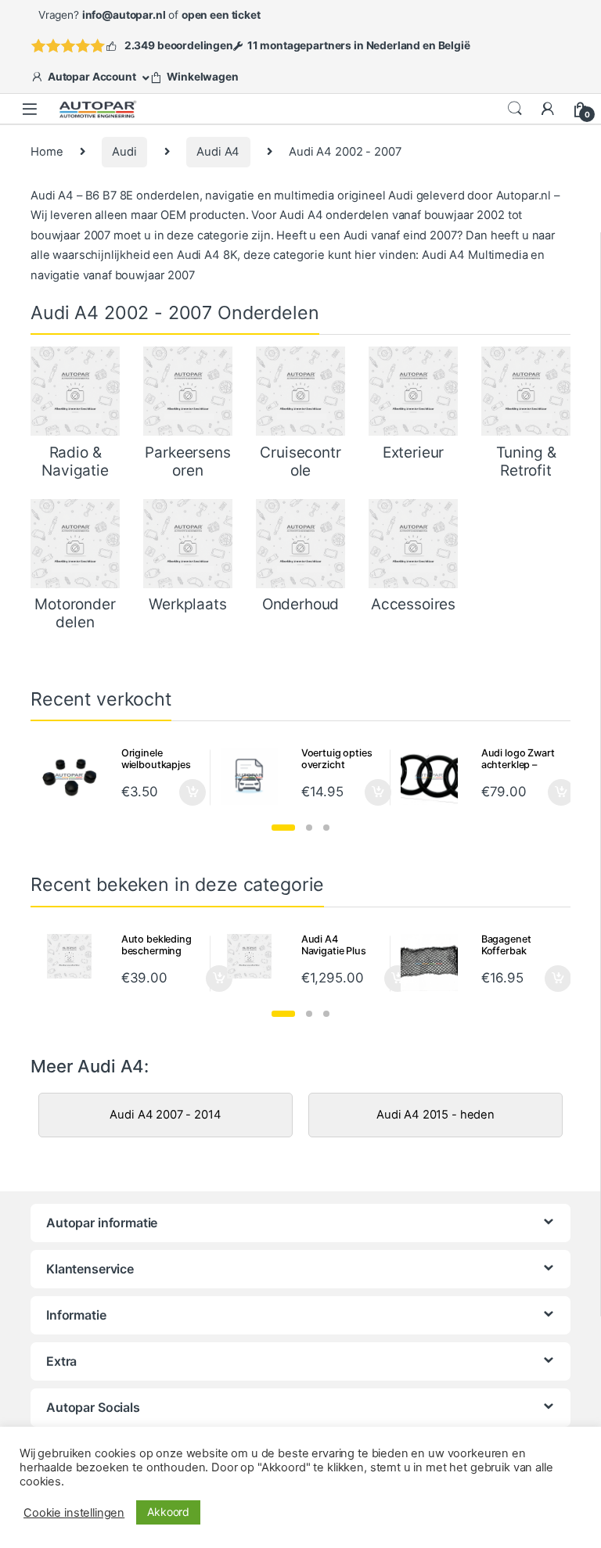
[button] (283, 827)
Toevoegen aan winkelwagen (199, 978)
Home (47, 152)
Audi (124, 152)
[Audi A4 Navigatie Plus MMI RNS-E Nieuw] (255, 956)
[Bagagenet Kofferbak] (435, 962)
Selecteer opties (182, 792)
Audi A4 (217, 152)
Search (515, 108)
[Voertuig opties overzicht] (255, 776)
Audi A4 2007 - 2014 (165, 1115)
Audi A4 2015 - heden (435, 1115)
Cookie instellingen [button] (73, 1513)
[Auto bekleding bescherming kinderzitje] (75, 956)
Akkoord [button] (168, 1511)
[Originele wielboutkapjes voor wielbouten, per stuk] (75, 776)
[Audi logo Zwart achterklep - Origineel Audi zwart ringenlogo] (435, 776)
